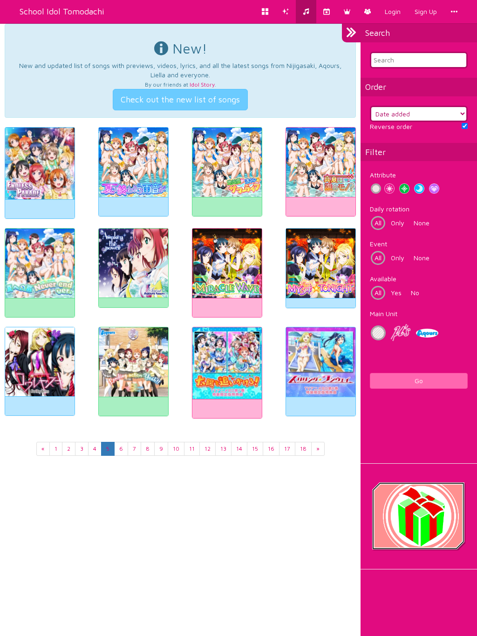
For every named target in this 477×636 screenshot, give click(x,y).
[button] (347, 11)
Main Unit (383, 314)
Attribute (383, 175)
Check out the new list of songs (180, 99)
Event (378, 244)
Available (383, 279)
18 (303, 448)
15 (255, 448)
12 (207, 448)
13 (223, 448)
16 (271, 448)
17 (287, 448)
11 (192, 448)
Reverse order (391, 126)
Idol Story (202, 84)
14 (239, 448)
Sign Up (426, 11)
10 (176, 448)
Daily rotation (389, 209)
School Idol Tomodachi (62, 11)
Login (393, 11)
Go (419, 381)
